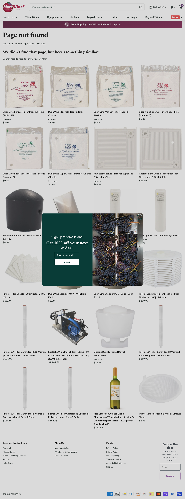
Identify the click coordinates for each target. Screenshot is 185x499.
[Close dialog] (139, 217)
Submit (67, 262)
